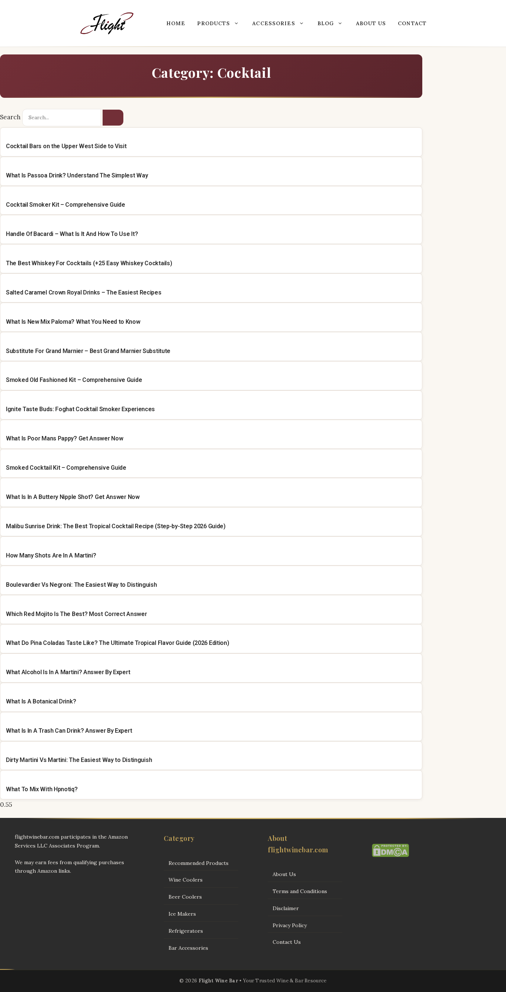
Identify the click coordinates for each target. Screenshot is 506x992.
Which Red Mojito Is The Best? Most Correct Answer (76, 613)
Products (213, 23)
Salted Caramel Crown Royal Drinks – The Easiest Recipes (84, 292)
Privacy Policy (290, 925)
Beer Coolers (185, 896)
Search (10, 117)
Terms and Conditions (300, 891)
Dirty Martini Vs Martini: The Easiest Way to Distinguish (79, 759)
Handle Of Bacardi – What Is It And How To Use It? (72, 233)
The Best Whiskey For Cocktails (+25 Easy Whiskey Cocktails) (89, 263)
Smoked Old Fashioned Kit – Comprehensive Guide (74, 379)
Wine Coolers (186, 879)
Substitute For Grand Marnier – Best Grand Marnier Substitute (88, 350)
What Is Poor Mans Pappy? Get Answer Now (64, 438)
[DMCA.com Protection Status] (390, 855)
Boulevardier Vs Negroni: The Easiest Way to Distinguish (81, 584)
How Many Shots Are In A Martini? (51, 555)
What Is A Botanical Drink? (41, 701)
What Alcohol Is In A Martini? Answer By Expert (68, 672)
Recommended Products (199, 863)
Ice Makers (182, 914)
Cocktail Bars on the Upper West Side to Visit (66, 146)
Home (175, 23)
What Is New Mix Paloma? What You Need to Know (73, 321)
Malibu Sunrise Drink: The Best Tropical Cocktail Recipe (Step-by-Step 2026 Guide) (116, 526)
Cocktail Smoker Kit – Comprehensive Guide (65, 204)
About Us (371, 23)
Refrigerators (186, 931)
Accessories (273, 23)
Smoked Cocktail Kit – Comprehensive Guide (66, 467)
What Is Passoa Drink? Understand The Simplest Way (77, 175)
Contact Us (287, 942)
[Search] (113, 118)
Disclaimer (286, 908)
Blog (325, 23)
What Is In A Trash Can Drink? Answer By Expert (69, 730)
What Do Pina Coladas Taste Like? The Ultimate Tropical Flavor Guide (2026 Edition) (117, 642)
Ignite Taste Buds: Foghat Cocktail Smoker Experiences (80, 409)
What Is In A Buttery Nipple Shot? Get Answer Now (73, 496)
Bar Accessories (188, 948)
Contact (412, 23)
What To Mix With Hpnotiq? (42, 789)
